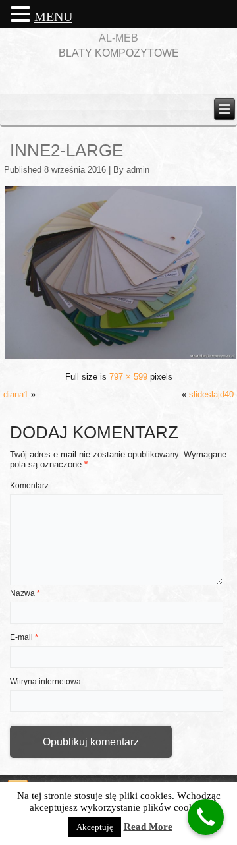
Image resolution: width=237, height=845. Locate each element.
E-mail (24, 637)
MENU (53, 16)
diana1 (15, 394)
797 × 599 (128, 377)
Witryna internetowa (45, 681)
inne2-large (66, 150)
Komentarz (29, 485)
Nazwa (25, 593)
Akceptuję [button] (94, 827)
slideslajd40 (211, 394)
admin (137, 170)
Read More (148, 826)
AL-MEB (118, 38)
